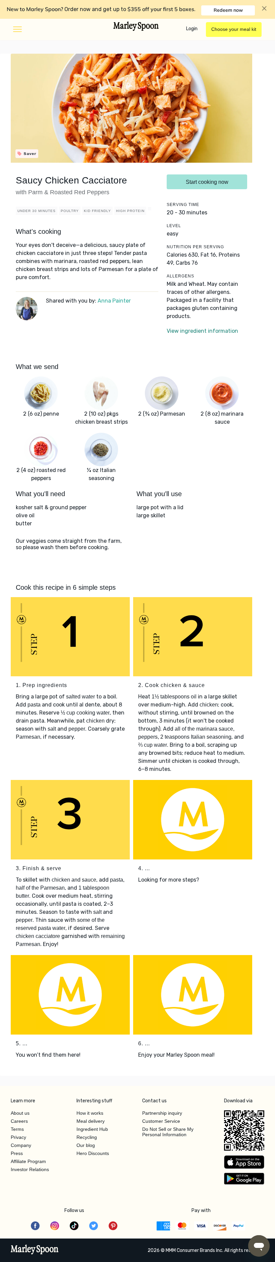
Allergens (180, 276)
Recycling (86, 1137)
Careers (19, 1121)
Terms (17, 1129)
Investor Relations (30, 1169)
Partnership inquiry (162, 1113)
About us (20, 1113)
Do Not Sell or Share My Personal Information (168, 1131)
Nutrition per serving (195, 247)
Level (174, 225)
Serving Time (183, 204)
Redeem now (228, 10)
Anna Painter (114, 301)
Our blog (85, 1145)
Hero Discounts (92, 1153)
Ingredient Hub (92, 1129)
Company (21, 1145)
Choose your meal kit (233, 29)
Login (192, 29)
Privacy (18, 1137)
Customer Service (161, 1121)
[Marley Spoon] (35, 1250)
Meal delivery (90, 1121)
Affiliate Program (28, 1161)
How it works (89, 1113)
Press (17, 1153)
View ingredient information (202, 331)
